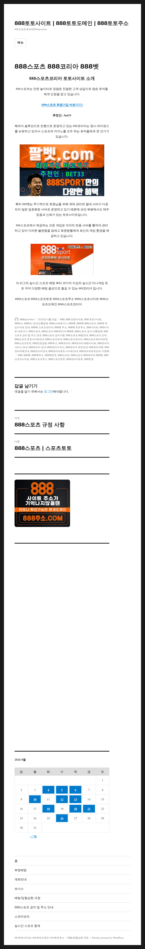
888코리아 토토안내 (77, 347)
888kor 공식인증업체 (36, 323)
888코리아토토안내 (90, 351)
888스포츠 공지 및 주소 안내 (34, 907)
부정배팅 (21, 870)
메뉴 (20, 42)
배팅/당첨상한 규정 (27, 898)
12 (61, 799)
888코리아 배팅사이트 (84, 343)
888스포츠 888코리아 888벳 (57, 331)
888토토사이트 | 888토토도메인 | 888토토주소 (72, 23)
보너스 (19, 889)
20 (75, 808)
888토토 (89, 359)
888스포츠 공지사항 (53, 335)
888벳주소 (38, 355)
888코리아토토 (74, 359)
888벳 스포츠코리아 (42, 327)
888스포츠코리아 (73, 339)
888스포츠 (34, 331)
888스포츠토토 (23, 343)
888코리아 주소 (55, 347)
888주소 (52, 343)
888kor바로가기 (58, 323)
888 (62, 319)
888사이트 (92, 327)
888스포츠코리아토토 (96, 339)
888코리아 (64, 343)
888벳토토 (51, 355)
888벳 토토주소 (76, 327)
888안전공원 (39, 343)
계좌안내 (21, 879)
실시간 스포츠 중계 (27, 926)
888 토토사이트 (93, 319)
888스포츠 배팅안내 (77, 335)
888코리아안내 (38, 351)
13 (75, 799)
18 (48, 808)
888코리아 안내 (37, 347)
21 (88, 808)
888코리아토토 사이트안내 (63, 351)
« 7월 (33, 836)
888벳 (72, 323)
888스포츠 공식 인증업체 (88, 331)
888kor (19, 323)
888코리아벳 (96, 347)
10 (34, 799)
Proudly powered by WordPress (108, 937)
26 (61, 818)
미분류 (105, 351)
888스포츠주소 (38, 359)
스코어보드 (22, 916)
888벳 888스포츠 (86, 323)
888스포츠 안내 (98, 335)
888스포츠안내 (53, 339)
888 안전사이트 (74, 319)
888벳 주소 (60, 327)
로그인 (48, 391)
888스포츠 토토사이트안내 (29, 339)
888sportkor (27, 319)
